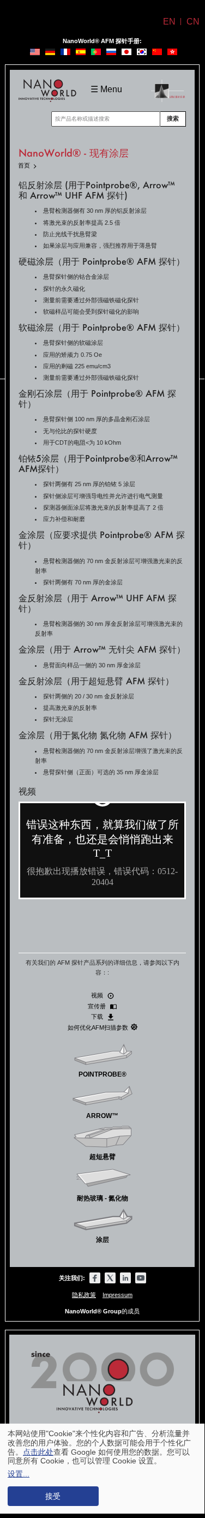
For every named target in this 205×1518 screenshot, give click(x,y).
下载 (98, 1016)
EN (169, 21)
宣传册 (97, 1006)
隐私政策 (84, 1295)
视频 (98, 995)
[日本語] (126, 52)
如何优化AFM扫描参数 (98, 1027)
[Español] (81, 52)
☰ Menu (106, 89)
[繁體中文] (172, 52)
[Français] (65, 52)
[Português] (96, 52)
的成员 (102, 1311)
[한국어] (142, 52)
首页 (24, 165)
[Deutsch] (50, 52)
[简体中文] (157, 52)
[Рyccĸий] (111, 52)
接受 (53, 1496)
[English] (35, 52)
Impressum (117, 1295)
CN (193, 21)
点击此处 (38, 1452)
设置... (18, 1473)
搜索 (173, 118)
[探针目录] (168, 86)
